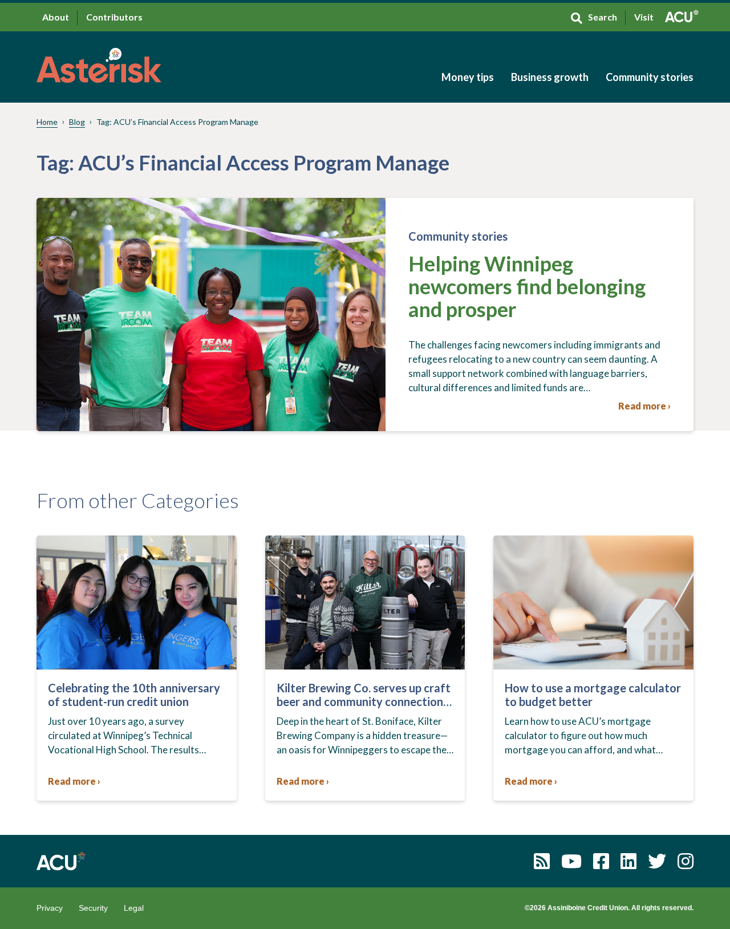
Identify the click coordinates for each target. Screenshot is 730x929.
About (55, 16)
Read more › (644, 405)
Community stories (650, 77)
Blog (77, 122)
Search (602, 16)
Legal (134, 907)
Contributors (114, 16)
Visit (644, 16)
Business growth (550, 77)
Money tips (467, 77)
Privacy (49, 907)
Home (47, 122)
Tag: (177, 122)
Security (93, 907)
